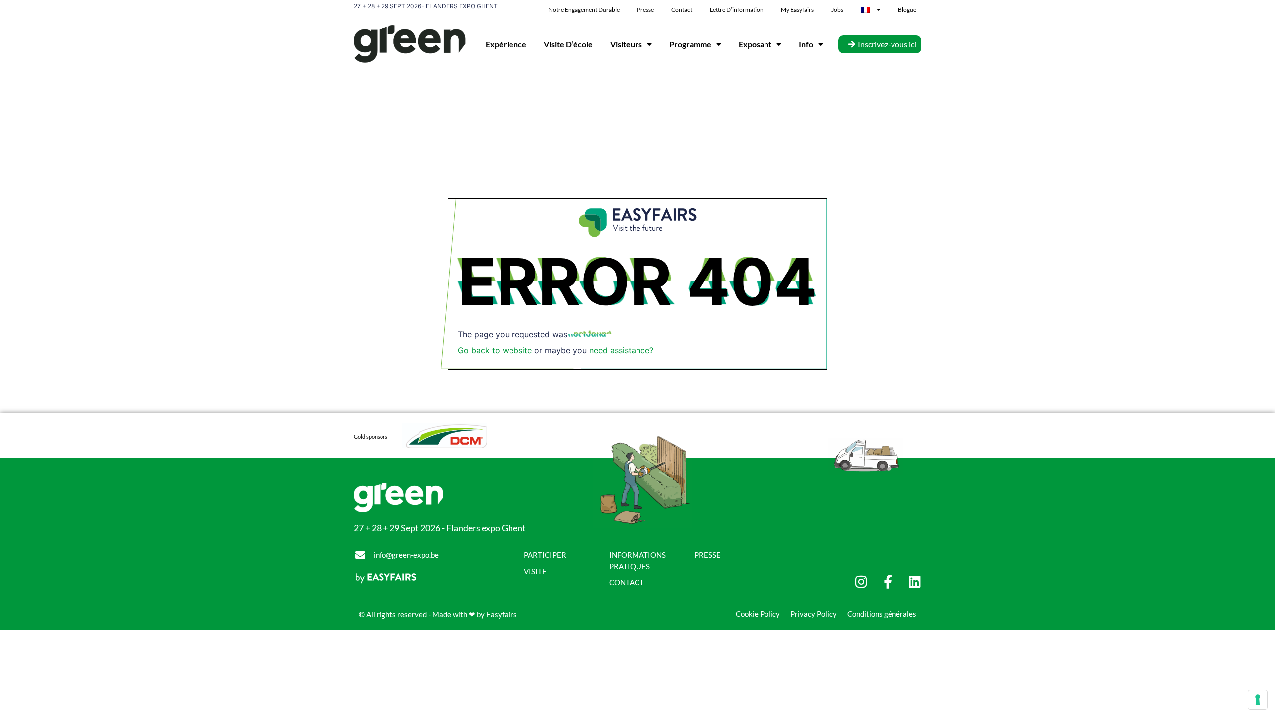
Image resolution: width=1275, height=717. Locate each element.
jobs (837, 9)
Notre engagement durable (584, 9)
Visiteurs (626, 44)
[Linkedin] (914, 581)
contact (681, 9)
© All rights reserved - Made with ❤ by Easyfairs (438, 614)
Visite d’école (568, 44)
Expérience (506, 44)
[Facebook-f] (887, 581)
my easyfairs (797, 9)
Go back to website (495, 350)
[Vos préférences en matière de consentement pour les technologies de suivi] (1257, 699)
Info (806, 44)
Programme (690, 44)
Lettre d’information (737, 9)
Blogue (907, 9)
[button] (879, 44)
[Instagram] (861, 581)
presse (645, 9)
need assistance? (621, 350)
